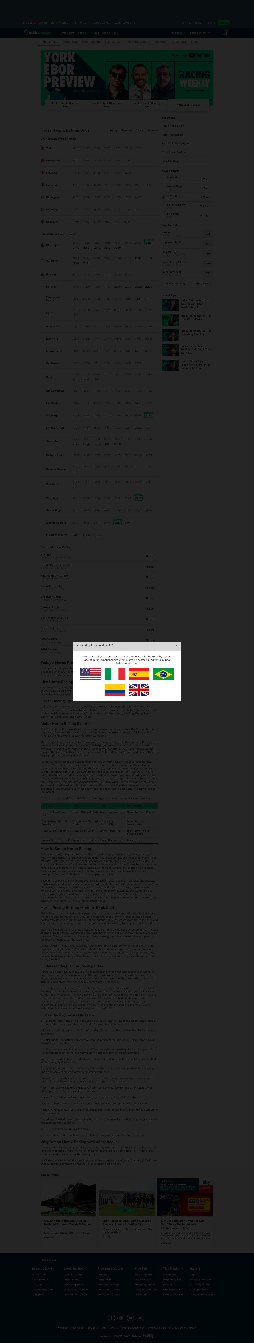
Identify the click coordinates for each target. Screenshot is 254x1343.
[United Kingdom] (139, 694)
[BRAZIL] (163, 679)
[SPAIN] (139, 679)
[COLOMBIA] (115, 694)
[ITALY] (115, 679)
